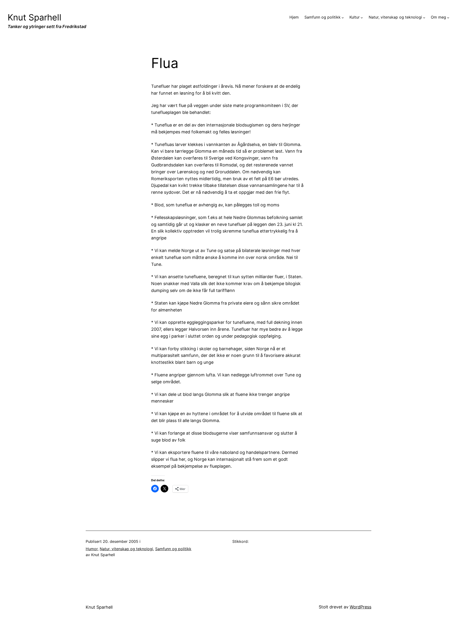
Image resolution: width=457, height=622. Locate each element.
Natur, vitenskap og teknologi (126, 548)
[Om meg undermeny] (448, 17)
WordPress (360, 606)
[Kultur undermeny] (362, 17)
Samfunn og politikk (173, 548)
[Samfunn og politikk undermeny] (343, 17)
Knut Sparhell (34, 17)
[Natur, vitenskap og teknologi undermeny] (424, 17)
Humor (92, 548)
